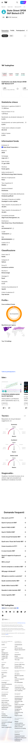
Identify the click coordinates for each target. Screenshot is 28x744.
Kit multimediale (19, 682)
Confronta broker (19, 658)
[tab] (5, 35)
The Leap (17, 659)
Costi (16, 646)
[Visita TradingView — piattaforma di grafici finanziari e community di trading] (8, 65)
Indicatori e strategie (7, 722)
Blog (16, 677)
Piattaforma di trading (20, 728)
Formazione (4, 715)
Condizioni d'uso (19, 696)
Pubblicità (17, 734)
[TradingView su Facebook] (6, 612)
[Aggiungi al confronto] (17, 88)
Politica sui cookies (19, 704)
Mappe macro (5, 687)
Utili (2, 674)
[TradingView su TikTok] (25, 612)
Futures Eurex (18, 666)
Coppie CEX (5, 656)
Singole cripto (5, 654)
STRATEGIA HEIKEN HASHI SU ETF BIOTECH (11, 395)
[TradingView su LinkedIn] (17, 612)
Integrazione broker (20, 736)
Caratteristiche (18, 644)
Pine (3, 659)
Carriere (17, 680)
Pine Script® (5, 689)
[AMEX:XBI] (3, 391)
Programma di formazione (18, 740)
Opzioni (3, 686)
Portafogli (4, 682)
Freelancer (4, 725)
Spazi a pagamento (7, 727)
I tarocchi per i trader (20, 688)
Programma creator (6, 705)
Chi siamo (17, 674)
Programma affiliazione (20, 737)
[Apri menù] (2, 2)
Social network (5, 700)
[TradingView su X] (3, 612)
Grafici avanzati (19, 726)
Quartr (7, 634)
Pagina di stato (18, 715)
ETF (3, 651)
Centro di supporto (19, 679)
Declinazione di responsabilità (18, 699)
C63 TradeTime (18, 690)
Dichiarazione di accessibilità (19, 707)
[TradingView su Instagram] (14, 612)
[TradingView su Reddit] (3, 615)
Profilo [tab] (12, 30)
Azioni (3, 649)
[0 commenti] (9, 407)
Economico (4, 672)
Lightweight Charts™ (20, 725)
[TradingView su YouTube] (10, 612)
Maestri (3, 723)
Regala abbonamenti (20, 649)
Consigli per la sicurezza (18, 710)
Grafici (3, 644)
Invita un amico (5, 704)
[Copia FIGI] (13, 239)
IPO (2, 677)
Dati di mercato (18, 648)
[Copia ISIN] (13, 228)
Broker (16, 656)
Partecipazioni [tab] (20, 30)
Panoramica (18, 654)
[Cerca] (17, 2)
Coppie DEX (5, 658)
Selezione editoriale (6, 717)
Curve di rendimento (7, 684)
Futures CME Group (19, 664)
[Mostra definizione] (20, 106)
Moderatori (4, 709)
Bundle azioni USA (19, 667)
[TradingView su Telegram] (21, 612)
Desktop (4, 695)
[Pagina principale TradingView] (5, 2)
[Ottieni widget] (24, 415)
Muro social (4, 702)
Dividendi (4, 676)
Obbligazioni (5, 652)
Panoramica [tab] (5, 30)
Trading (3, 714)
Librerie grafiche (19, 723)
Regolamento (5, 707)
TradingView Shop (19, 687)
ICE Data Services (21, 622)
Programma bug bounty (19, 713)
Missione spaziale (19, 675)
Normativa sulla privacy (18, 702)
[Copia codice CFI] (7, 244)
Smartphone (5, 694)
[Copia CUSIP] (10, 234)
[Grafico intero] (25, 35)
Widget (16, 721)
